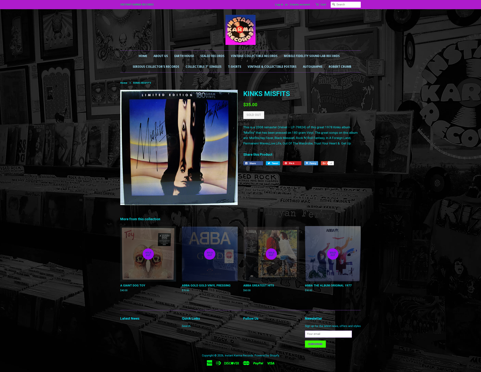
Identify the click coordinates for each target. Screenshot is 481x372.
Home (143, 56)
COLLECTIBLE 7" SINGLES (204, 66)
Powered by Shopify (267, 355)
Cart (323, 4)
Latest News (129, 318)
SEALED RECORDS (212, 56)
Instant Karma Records (239, 355)
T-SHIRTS (234, 66)
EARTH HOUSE (184, 56)
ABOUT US (161, 56)
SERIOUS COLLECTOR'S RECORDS (156, 66)
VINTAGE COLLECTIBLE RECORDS (254, 56)
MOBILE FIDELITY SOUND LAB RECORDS (312, 56)
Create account (300, 4)
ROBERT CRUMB (340, 66)
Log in (279, 4)
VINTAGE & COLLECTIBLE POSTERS (272, 66)
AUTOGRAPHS (312, 66)
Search (186, 326)
